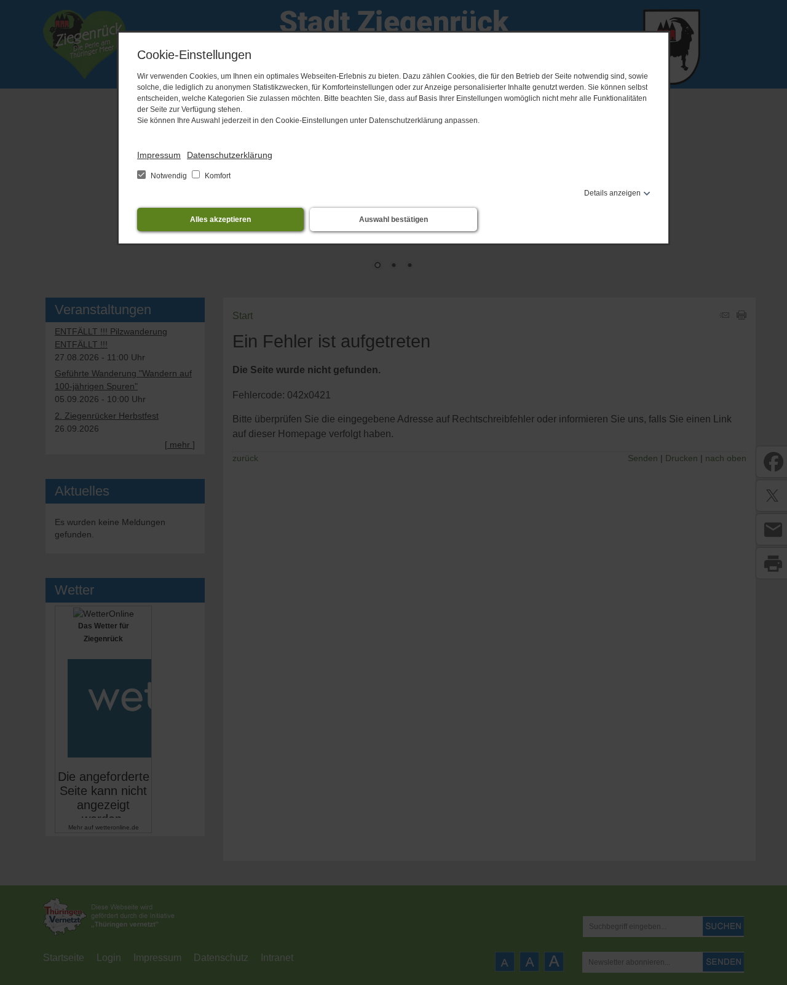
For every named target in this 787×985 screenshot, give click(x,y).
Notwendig (169, 176)
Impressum (159, 155)
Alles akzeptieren (220, 219)
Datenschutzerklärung (229, 155)
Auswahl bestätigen (393, 219)
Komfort (217, 176)
